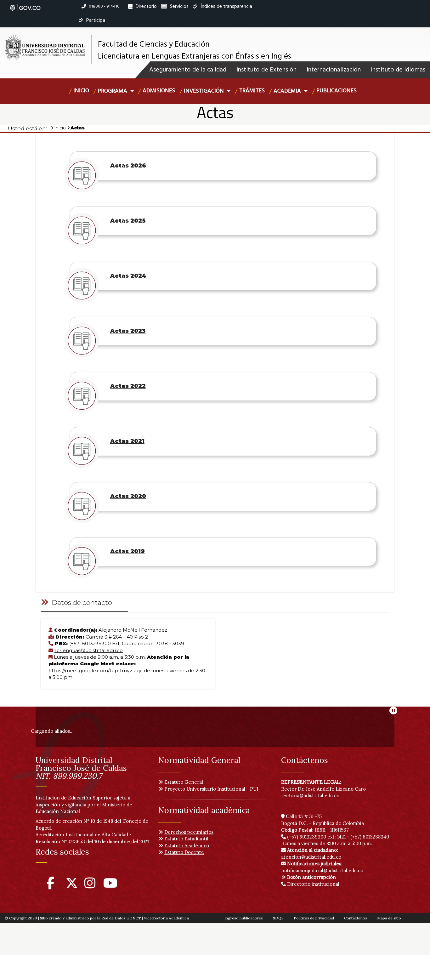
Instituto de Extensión (266, 70)
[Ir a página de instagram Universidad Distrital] (90, 886)
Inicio (81, 90)
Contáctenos (355, 918)
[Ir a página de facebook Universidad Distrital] (50, 886)
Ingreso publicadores (243, 918)
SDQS (278, 918)
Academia (288, 91)
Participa (95, 20)
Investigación (204, 91)
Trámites (252, 90)
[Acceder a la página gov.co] (25, 4)
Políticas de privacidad (314, 918)
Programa (113, 91)
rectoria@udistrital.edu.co (310, 796)
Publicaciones (336, 90)
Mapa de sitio (389, 918)
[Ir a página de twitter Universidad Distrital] (71, 886)
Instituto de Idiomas (398, 70)
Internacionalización (334, 70)
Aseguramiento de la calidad (187, 70)
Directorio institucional (312, 884)
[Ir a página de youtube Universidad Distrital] (110, 886)
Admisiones (159, 90)
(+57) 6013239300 (306, 837)
